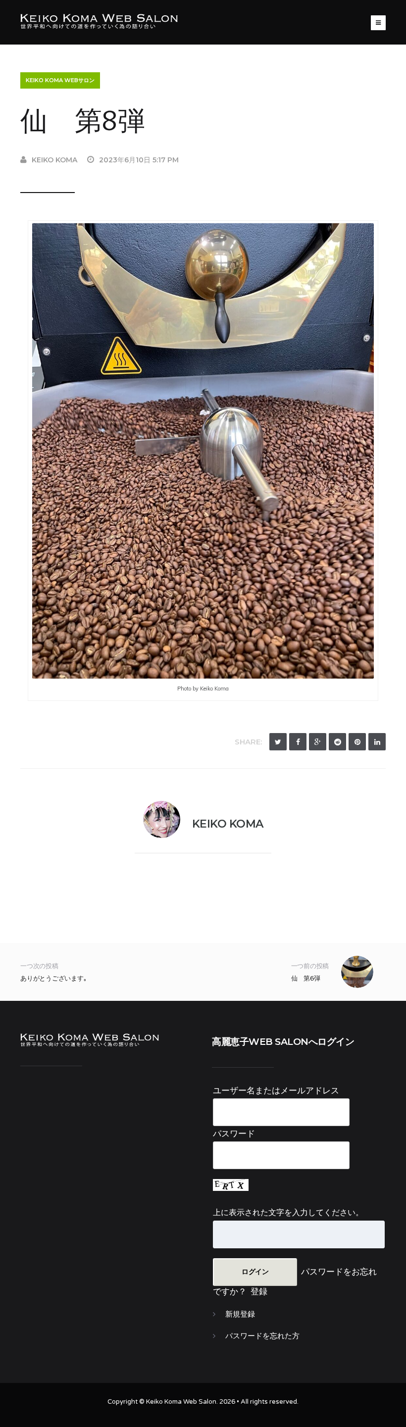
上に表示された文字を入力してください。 (288, 1212)
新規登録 (240, 1314)
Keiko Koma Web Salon (181, 1402)
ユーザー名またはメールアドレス (276, 1090)
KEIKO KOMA (54, 159)
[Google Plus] (317, 741)
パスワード (234, 1133)
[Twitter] (278, 741)
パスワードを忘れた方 (262, 1335)
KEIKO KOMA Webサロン (60, 80)
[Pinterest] (357, 741)
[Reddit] (337, 741)
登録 (259, 1291)
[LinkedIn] (377, 741)
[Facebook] (297, 741)
